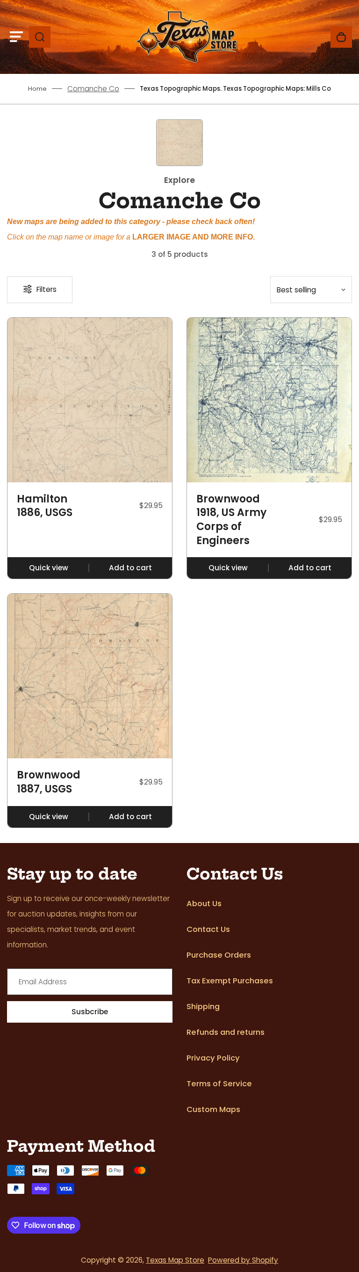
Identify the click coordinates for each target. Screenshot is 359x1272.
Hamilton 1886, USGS (44, 506)
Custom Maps (213, 1109)
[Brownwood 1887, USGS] (89, 676)
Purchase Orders (219, 955)
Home (37, 88)
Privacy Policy (213, 1058)
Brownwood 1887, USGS (48, 782)
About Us (204, 903)
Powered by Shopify (243, 1260)
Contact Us (208, 929)
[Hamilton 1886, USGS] (89, 400)
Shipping (203, 1006)
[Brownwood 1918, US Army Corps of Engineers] (269, 400)
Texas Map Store (175, 1260)
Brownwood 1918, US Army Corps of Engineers (231, 520)
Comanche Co (93, 89)
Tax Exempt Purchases (230, 980)
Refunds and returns (226, 1032)
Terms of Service (219, 1083)
